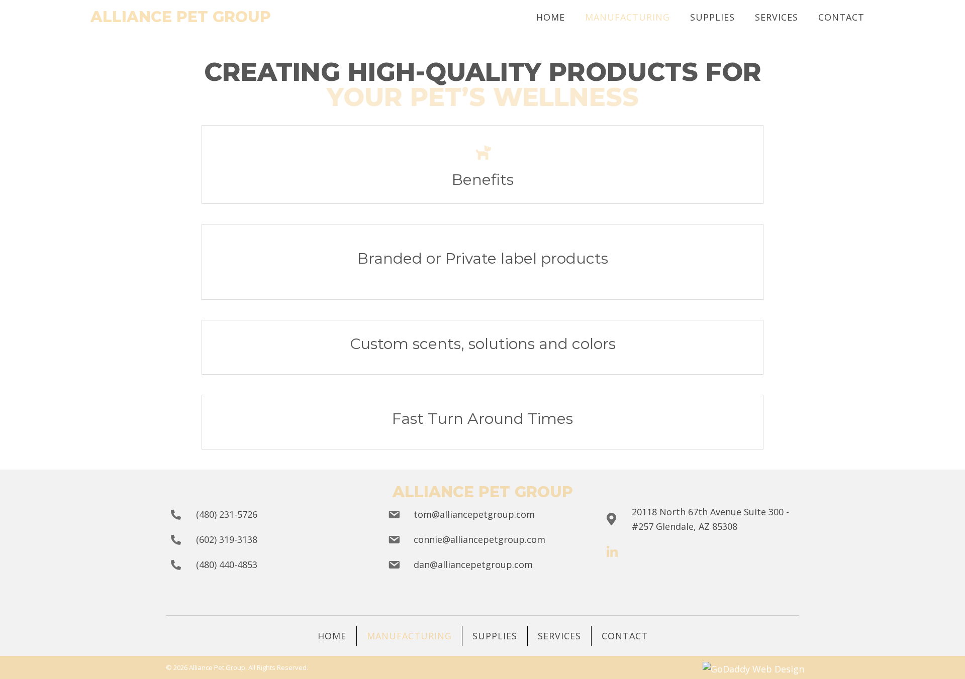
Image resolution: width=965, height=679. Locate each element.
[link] (550, 17)
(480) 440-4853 (226, 564)
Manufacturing (409, 636)
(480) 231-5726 (226, 514)
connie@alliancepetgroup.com (479, 539)
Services (559, 636)
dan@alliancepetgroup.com (473, 564)
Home (332, 636)
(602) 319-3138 (226, 539)
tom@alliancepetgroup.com (474, 514)
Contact (625, 636)
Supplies (494, 636)
